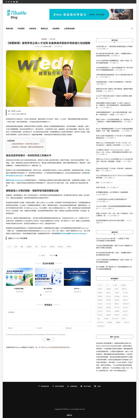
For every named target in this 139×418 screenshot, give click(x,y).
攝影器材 (125, 300)
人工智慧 (114, 285)
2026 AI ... (77, 289)
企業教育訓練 (69, 28)
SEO (107, 285)
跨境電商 (109, 322)
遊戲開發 (118, 322)
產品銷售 (108, 307)
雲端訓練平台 (101, 326)
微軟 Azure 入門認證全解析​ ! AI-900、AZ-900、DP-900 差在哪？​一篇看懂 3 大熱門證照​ (113, 144)
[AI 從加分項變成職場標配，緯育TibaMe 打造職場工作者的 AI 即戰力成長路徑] (19, 277)
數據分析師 (126, 304)
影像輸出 (100, 296)
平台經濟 (125, 292)
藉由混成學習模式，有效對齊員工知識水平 (25, 144)
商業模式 (100, 292)
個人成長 (43, 246)
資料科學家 (100, 322)
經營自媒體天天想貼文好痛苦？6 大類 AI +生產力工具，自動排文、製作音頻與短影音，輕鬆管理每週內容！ (113, 105)
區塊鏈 (116, 289)
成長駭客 (108, 300)
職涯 (99, 318)
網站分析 (125, 311)
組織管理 (29, 246)
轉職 (22, 246)
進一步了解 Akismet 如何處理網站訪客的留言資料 (53, 347)
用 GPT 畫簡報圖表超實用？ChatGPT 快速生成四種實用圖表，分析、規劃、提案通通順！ (114, 130)
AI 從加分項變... (19, 289)
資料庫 (123, 318)
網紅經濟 (100, 315)
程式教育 (108, 311)
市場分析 (116, 292)
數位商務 (100, 304)
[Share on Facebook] (54, 255)
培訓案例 (55, 28)
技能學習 (32, 28)
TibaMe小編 (46, 46)
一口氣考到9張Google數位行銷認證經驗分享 (111, 199)
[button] (9, 281)
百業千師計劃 (100, 187)
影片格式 (108, 296)
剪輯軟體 (108, 289)
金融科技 (126, 322)
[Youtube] (14, 1)
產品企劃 (100, 307)
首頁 (97, 182)
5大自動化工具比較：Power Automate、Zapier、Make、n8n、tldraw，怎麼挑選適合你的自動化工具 (114, 151)
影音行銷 (125, 296)
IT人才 (9, 246)
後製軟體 (100, 300)
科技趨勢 (21, 28)
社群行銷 (100, 311)
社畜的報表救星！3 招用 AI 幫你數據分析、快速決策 (113, 82)
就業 (16, 246)
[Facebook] (6, 1)
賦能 (36, 246)
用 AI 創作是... (48, 289)
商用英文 (108, 292)
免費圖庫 (123, 285)
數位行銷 (108, 304)
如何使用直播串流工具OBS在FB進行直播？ (110, 220)
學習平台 (69, 246)
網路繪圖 (108, 315)
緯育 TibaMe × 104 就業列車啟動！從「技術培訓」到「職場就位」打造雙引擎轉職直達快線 (114, 120)
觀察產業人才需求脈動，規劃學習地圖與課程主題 (28, 147)
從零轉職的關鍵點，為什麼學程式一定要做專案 (112, 192)
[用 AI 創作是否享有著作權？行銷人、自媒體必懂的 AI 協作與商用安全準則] (48, 277)
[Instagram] (8, 1)
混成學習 (52, 246)
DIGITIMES (16, 238)
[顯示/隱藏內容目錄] (41, 141)
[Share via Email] (56, 255)
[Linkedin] (11, 1)
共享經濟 (100, 289)
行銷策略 (106, 318)
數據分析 (116, 304)
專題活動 (9, 28)
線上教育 (125, 315)
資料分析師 (115, 318)
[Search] (132, 28)
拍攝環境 (116, 300)
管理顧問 (116, 311)
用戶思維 (116, 307)
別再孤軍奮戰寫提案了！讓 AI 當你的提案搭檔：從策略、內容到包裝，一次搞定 (114, 113)
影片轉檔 (116, 296)
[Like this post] (52, 255)
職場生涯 (44, 28)
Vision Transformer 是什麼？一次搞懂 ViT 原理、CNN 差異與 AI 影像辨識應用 (113, 239)
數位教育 (60, 246)
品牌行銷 (124, 289)
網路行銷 (116, 315)
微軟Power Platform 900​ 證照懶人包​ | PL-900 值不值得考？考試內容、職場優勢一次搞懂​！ (114, 160)
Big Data (100, 285)
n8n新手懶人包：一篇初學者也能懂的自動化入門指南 (114, 46)
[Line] (17, 1)
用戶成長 (125, 307)
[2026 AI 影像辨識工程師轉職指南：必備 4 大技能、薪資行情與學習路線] (77, 277)
